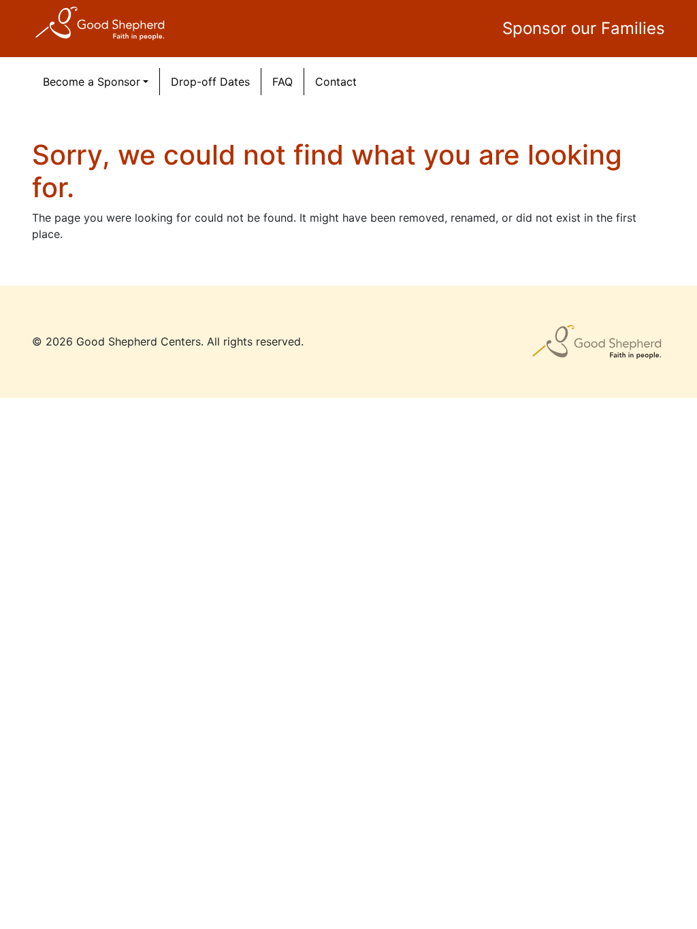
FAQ (282, 81)
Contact (336, 81)
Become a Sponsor (91, 81)
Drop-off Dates (210, 81)
